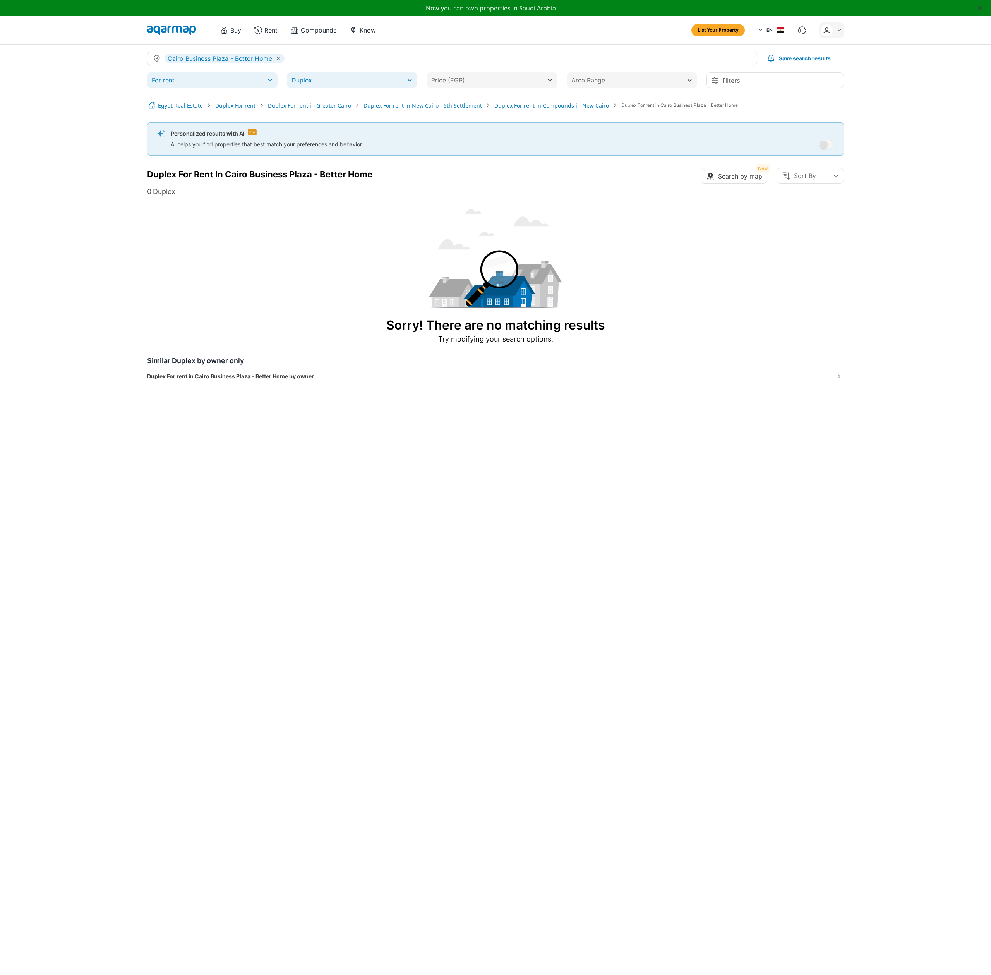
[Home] (151, 105)
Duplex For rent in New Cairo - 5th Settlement (422, 105)
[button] (230, 30)
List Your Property (718, 30)
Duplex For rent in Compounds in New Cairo (551, 105)
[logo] (171, 30)
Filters (731, 80)
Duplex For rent (235, 105)
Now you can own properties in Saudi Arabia (491, 8)
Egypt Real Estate (180, 105)
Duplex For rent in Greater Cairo (309, 105)
